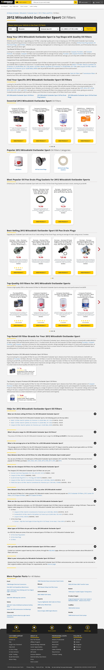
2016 (85, 88)
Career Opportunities (36, 647)
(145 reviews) (18, 322)
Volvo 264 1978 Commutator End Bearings (19, 609)
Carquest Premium (77, 54)
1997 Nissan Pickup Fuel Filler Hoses (48, 587)
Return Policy (12, 659)
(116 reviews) (85, 322)
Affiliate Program (35, 642)
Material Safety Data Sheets (38, 657)
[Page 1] (49, 146)
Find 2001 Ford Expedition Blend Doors (18, 587)
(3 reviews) (18, 269)
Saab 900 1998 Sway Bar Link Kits (16, 597)
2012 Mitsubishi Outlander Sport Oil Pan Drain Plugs (82, 96)
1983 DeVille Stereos (74, 608)
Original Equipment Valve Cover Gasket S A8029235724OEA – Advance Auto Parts (80, 599)
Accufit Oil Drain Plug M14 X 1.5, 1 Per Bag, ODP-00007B (26, 478)
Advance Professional (58, 639)
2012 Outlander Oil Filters (76, 493)
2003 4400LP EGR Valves (44, 594)
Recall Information (14, 657)
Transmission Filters (89, 73)
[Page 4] (54, 146)
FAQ (10, 642)
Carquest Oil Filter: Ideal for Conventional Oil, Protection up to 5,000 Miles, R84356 (32, 480)
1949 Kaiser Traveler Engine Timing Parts (80, 591)
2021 (15, 90)
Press (32, 659)
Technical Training (57, 654)
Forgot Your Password (15, 644)
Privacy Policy (30, 667)
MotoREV (54, 647)
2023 (25, 90)
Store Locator (34, 662)
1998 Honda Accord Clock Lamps (77, 615)
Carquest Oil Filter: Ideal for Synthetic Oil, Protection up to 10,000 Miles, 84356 (26, 399)
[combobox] (55, 2)
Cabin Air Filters (75, 73)
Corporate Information (36, 649)
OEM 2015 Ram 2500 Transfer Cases (78, 584)
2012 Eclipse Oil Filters (19, 495)
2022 (19, 90)
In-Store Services (14, 652)
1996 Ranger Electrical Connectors (16, 584)
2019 (8, 90)
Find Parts (90, 29)
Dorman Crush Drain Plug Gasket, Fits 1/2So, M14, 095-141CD (27, 473)
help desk (52, 550)
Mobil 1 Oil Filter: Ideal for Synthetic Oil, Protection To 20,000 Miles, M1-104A (53, 66)
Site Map (47, 667)
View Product (18, 141)
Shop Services (56, 652)
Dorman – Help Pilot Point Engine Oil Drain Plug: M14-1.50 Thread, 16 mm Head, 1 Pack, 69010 (39, 521)
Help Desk (12, 647)
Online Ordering (56, 649)
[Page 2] (51, 146)
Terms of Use (40, 667)
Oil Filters (23, 45)
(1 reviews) (63, 322)
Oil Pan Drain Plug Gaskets (85, 43)
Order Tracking (13, 654)
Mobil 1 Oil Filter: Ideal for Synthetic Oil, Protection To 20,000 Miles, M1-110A (31, 420)
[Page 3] (52, 146)
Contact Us (12, 639)
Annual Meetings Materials (37, 644)
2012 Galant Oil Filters (35, 495)
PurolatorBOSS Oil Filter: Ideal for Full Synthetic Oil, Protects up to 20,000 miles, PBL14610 (25, 372)
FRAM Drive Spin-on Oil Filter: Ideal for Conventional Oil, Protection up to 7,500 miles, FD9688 (35, 482)
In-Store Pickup (13, 649)
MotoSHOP (55, 642)
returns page (52, 564)
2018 (92, 88)
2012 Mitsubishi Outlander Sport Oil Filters (20, 95)
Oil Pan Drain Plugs (16, 537)
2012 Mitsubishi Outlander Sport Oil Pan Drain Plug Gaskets (51, 96)
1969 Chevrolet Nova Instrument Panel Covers (51, 581)
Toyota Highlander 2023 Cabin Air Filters (49, 602)
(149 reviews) (40, 322)
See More (18, 132)
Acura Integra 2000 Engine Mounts (47, 611)
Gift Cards (33, 652)
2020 (11, 90)
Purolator (80, 52)
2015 (81, 88)
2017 (88, 88)
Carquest (73, 52)
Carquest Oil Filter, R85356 (18, 475)
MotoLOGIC (55, 644)
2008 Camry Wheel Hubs (44, 605)
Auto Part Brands (35, 639)
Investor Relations (35, 654)
